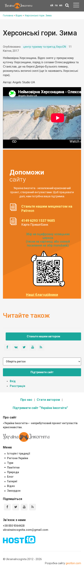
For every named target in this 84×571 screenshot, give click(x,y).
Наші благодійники (42, 295)
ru (56, 5)
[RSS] (32, 507)
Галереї (12, 481)
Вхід (13, 381)
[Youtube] (24, 507)
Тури (10, 462)
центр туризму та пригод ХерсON (44, 46)
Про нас (26, 400)
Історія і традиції (18, 453)
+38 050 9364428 (13, 525)
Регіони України (17, 458)
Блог (10, 476)
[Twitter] (15, 507)
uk (51, 5)
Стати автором (48, 400)
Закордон (14, 490)
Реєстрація (17, 386)
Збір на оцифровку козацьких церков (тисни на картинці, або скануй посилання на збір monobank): (48, 239)
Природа (13, 472)
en (60, 5)
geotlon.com (73, 563)
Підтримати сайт (42, 372)
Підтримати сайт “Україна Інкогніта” (40, 408)
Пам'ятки (13, 467)
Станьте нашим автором (43, 336)
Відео (11, 486)
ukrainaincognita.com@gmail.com (25, 529)
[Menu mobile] (76, 6)
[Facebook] (7, 507)
